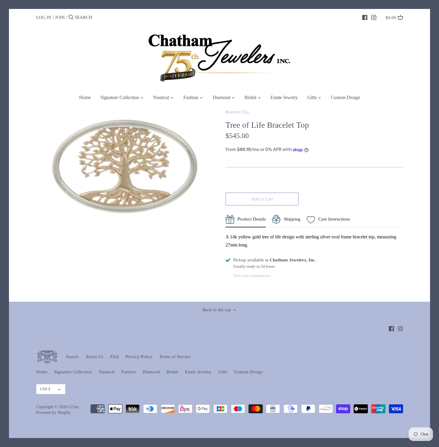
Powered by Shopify (53, 412)
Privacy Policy (138, 356)
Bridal (172, 371)
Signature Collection (73, 371)
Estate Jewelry (198, 371)
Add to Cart (262, 199)
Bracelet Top (237, 112)
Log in (43, 17)
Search (72, 356)
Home (41, 371)
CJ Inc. (74, 407)
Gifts (222, 371)
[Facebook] (364, 17)
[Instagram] (373, 17)
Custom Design (248, 371)
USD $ (45, 389)
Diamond (151, 371)
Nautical (106, 371)
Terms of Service (175, 356)
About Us (94, 356)
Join (60, 17)
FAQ (114, 356)
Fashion (128, 371)
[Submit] (70, 17)
